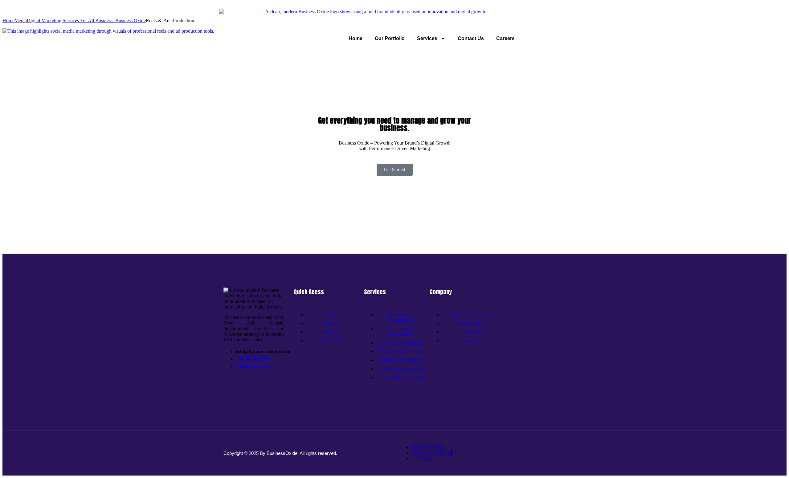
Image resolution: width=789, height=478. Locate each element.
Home (355, 38)
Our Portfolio (390, 38)
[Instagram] (251, 386)
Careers (505, 38)
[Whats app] (243, 386)
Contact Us (471, 38)
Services (427, 38)
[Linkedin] (259, 386)
